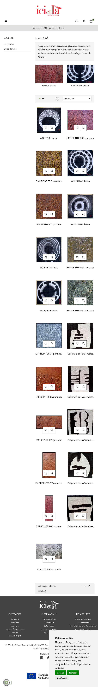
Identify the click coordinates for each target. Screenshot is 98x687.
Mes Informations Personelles (83, 626)
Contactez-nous (49, 619)
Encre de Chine (10, 49)
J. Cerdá (9, 37)
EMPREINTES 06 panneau (49, 397)
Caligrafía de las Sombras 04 (80, 483)
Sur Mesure (49, 623)
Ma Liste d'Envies (83, 629)
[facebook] (41, 658)
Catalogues (49, 626)
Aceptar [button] (60, 673)
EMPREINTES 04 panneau (80, 310)
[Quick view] (52, 128)
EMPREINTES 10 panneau (49, 440)
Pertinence (77, 98)
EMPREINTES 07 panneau (49, 483)
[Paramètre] (84, 21)
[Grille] (39, 98)
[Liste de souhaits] (46, 128)
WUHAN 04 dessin (49, 267)
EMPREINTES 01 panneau (49, 526)
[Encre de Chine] (80, 74)
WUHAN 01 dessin (49, 138)
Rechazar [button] (73, 673)
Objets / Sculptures (15, 629)
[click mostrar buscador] (76, 22)
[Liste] (43, 98)
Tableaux (15, 619)
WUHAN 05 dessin (49, 310)
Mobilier (15, 623)
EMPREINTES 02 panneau (80, 267)
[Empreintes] (49, 74)
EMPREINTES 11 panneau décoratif (49, 181)
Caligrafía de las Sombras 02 (80, 354)
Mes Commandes (83, 619)
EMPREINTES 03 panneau (49, 354)
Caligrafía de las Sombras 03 (80, 440)
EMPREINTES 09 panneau (80, 138)
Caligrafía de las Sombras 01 (80, 397)
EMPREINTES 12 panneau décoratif (49, 224)
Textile (15, 632)
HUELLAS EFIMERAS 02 (49, 569)
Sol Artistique (15, 636)
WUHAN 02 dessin (80, 181)
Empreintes (9, 44)
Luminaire (15, 626)
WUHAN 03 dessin (80, 224)
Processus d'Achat (49, 629)
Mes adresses (83, 623)
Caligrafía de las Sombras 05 (80, 526)
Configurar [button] (62, 678)
